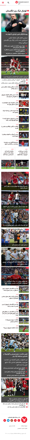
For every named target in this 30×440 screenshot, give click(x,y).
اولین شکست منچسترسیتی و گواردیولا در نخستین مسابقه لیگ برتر (15, 355)
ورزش (17, 116)
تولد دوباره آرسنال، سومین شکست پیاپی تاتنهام (15, 207)
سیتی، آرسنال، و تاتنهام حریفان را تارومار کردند (10, 135)
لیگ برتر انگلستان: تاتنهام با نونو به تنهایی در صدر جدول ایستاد (10, 289)
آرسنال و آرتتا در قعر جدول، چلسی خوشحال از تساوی (10, 297)
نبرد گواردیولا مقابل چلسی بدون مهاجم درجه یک (15, 225)
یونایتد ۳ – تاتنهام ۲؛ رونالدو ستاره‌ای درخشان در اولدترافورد (13, 80)
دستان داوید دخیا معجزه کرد (20, 245)
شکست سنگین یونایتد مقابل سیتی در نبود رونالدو (13, 83)
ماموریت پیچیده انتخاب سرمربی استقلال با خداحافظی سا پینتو (14, 50)
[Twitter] (15, 420)
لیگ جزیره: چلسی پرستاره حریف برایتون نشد (10, 111)
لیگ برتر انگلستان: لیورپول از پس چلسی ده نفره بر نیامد (10, 305)
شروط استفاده (24, 426)
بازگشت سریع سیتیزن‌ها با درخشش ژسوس (12, 321)
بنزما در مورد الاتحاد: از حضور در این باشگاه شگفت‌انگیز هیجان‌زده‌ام (14, 46)
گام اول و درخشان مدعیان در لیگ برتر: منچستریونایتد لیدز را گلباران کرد (17, 400)
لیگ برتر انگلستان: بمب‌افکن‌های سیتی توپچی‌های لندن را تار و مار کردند (10, 313)
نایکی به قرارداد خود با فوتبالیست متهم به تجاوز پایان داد (10, 103)
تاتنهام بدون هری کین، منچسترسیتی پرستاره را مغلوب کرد (14, 368)
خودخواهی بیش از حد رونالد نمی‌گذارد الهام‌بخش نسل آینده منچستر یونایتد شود (16, 282)
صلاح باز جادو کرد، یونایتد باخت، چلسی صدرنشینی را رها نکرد (8, 153)
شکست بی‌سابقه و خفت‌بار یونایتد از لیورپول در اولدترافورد (22, 153)
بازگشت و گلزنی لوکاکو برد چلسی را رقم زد (9, 127)
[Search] (8, 2)
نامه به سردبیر (12, 426)
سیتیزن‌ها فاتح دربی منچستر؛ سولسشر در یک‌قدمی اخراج (11, 143)
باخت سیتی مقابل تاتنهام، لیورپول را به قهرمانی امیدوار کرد (10, 96)
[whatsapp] (4, 420)
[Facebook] (19, 420)
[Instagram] (11, 420)
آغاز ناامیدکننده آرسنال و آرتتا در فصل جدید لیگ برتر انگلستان (14, 372)
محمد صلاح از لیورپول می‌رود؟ (10, 328)
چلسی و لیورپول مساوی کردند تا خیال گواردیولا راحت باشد (10, 119)
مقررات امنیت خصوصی (22, 428)
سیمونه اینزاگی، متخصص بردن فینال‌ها (15, 53)
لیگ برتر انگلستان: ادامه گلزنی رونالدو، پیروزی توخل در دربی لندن (15, 263)
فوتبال (27, 14)
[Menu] (3, 2)
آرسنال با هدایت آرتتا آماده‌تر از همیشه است (15, 77)
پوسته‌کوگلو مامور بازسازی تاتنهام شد (17, 34)
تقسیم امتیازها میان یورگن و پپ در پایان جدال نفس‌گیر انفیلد (16, 187)
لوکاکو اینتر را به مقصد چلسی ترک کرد (16, 375)
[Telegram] (8, 420)
